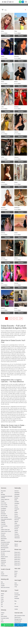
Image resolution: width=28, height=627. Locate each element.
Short (16, 583)
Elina (15, 308)
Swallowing (3, 562)
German (16, 507)
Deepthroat (3, 510)
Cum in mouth (4, 504)
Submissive (3, 560)
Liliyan (3, 182)
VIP (15, 603)
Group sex (3, 533)
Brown (16, 573)
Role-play (3, 549)
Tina (15, 31)
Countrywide (17, 594)
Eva (2, 283)
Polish (16, 523)
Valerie (16, 132)
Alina (2, 81)
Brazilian (16, 498)
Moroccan (17, 519)
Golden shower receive (6, 531)
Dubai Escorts (18, 617)
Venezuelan (17, 535)
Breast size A (17, 552)
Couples (3, 501)
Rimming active (4, 545)
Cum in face (3, 503)
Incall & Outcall (4, 575)
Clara (15, 182)
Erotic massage (4, 517)
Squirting (3, 554)
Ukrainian (17, 534)
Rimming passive (4, 547)
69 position (3, 490)
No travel (16, 593)
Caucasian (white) (5, 618)
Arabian (2, 612)
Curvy (2, 597)
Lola (2, 106)
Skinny (2, 601)
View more (7, 35)
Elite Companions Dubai (20, 615)
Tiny (2, 606)
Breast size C (17, 555)
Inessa (16, 283)
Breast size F (17, 561)
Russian (16, 528)
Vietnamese (17, 537)
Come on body (4, 506)
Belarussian (17, 496)
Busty (2, 595)
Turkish (16, 532)
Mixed (2, 621)
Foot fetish (3, 524)
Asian (2, 614)
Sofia (2, 157)
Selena (3, 232)
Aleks (2, 56)
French (16, 505)
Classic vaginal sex (5, 499)
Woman (2, 583)
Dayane (3, 207)
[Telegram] (23, 2)
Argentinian (17, 492)
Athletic (2, 593)
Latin (2, 619)
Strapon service (4, 556)
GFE (2, 527)
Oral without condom (5, 542)
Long (16, 586)
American (17, 490)
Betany (16, 106)
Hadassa (16, 207)
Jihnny (3, 258)
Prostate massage (5, 544)
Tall (1, 604)
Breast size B (17, 554)
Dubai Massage (18, 620)
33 (21, 318)
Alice (2, 31)
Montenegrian (18, 517)
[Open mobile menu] (26, 2)
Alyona (16, 157)
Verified (16, 609)
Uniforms (3, 563)
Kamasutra (3, 536)
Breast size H (17, 564)
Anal (2, 492)
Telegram (21, 624)
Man (2, 582)
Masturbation (4, 538)
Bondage (3, 494)
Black (16, 574)
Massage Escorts (18, 619)
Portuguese (17, 525)
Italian (16, 510)
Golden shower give (5, 529)
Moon (16, 81)
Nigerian (16, 521)
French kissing (4, 526)
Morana (16, 56)
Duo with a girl (4, 515)
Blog (15, 601)
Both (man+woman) (5, 587)
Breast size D (17, 557)
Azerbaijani (17, 494)
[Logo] (8, 2)
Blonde (16, 571)
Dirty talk (3, 512)
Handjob (3, 535)
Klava (16, 258)
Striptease (3, 558)
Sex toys (3, 553)
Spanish (16, 530)
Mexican (16, 516)
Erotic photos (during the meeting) (6, 520)
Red (15, 576)
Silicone (16, 545)
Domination (3, 513)
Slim (2, 602)
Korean (16, 514)
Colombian (17, 503)
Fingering (3, 522)
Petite (2, 599)
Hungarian (17, 508)
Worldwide (17, 598)
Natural (16, 544)
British (16, 499)
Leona (3, 132)
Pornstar (16, 606)
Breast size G (17, 563)
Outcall (2, 573)
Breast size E (17, 559)
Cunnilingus (3, 508)
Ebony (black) (4, 616)
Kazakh (16, 512)
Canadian (17, 501)
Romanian (17, 526)
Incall (2, 572)
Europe (16, 596)
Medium (16, 584)
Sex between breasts (5, 551)
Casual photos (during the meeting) (6, 497)
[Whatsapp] (20, 2)
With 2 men (3, 565)
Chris (15, 232)
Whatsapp (8, 624)
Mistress (3, 540)
